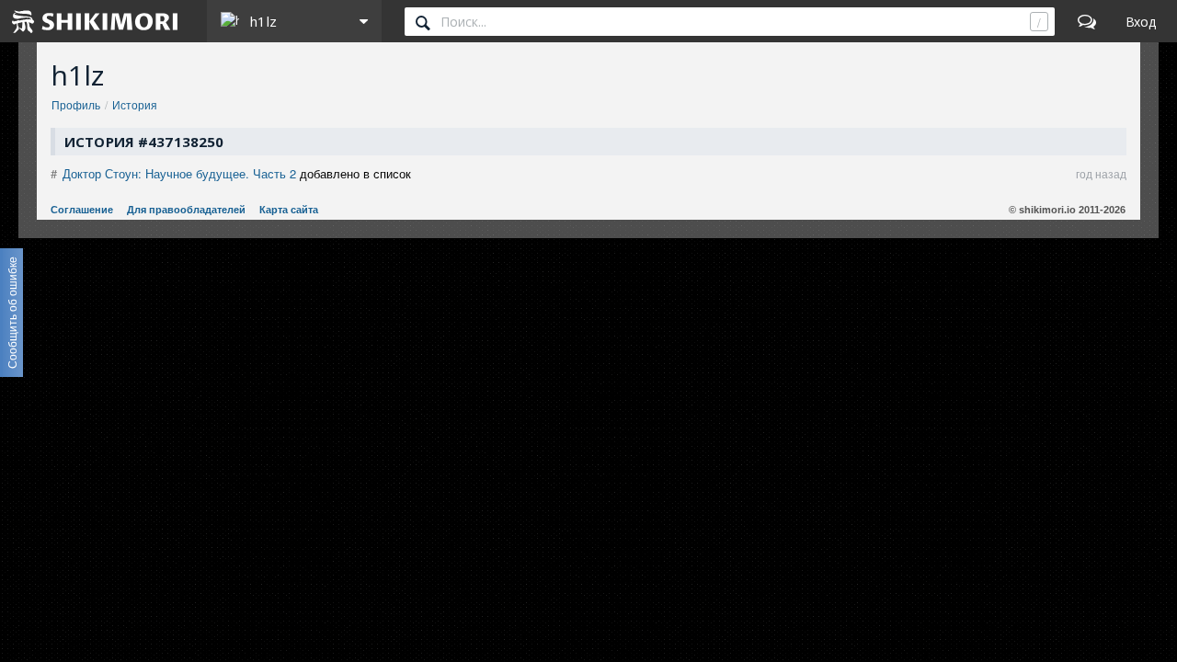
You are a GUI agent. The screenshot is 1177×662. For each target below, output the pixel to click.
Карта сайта (288, 209)
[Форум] (1087, 21)
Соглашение (82, 209)
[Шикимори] (95, 21)
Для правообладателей (186, 209)
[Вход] (1141, 21)
